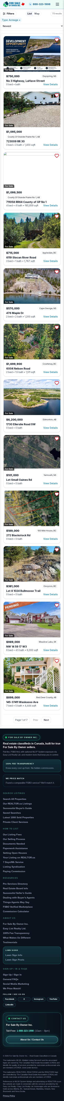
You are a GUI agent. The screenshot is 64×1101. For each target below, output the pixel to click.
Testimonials (10, 942)
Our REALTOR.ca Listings (17, 803)
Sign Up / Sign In (12, 974)
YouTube (53, 999)
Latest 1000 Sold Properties (18, 817)
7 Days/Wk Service (13, 862)
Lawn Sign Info (13, 955)
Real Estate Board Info (15, 888)
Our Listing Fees (12, 834)
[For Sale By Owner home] (14, 4)
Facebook (9, 999)
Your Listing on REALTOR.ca (19, 857)
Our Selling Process (14, 839)
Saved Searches (12, 812)
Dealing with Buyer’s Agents (19, 897)
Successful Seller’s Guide (17, 893)
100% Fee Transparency (16, 933)
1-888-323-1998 (25, 1030)
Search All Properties (14, 799)
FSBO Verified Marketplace (18, 906)
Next (46, 720)
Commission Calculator (16, 911)
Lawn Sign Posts (14, 959)
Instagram (38, 999)
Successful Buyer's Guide (17, 808)
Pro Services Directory (15, 883)
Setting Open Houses (15, 853)
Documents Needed (14, 843)
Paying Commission (14, 871)
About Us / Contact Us (32, 1039)
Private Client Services (15, 822)
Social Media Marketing (16, 984)
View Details (50, 84)
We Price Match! (12, 988)
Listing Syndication (14, 866)
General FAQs (10, 979)
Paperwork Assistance (15, 848)
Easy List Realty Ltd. (14, 928)
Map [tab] (37, 13)
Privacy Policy (9, 1096)
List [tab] (29, 13)
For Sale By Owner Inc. (15, 924)
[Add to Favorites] (56, 39)
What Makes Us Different (17, 937)
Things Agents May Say (16, 902)
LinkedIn (9, 1005)
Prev (35, 720)
